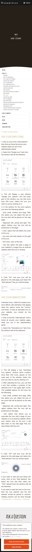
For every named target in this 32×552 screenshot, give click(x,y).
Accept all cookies (16, 547)
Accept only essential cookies (16, 542)
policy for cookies (15, 536)
